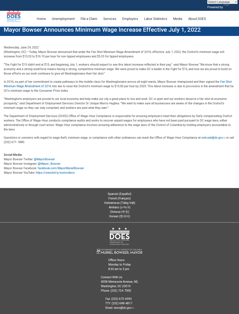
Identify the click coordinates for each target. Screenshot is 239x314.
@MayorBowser (44, 159)
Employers (130, 19)
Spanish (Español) (119, 194)
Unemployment (63, 19)
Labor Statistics (155, 19)
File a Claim (89, 19)
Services (109, 19)
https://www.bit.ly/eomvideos (55, 172)
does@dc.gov (123, 308)
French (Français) (119, 198)
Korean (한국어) (119, 216)
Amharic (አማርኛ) (119, 207)
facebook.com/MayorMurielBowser (61, 168)
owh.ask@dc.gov (212, 137)
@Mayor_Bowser (49, 163)
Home (41, 19)
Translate (229, 8)
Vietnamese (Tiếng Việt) (119, 203)
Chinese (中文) (119, 212)
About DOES (197, 19)
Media (177, 19)
